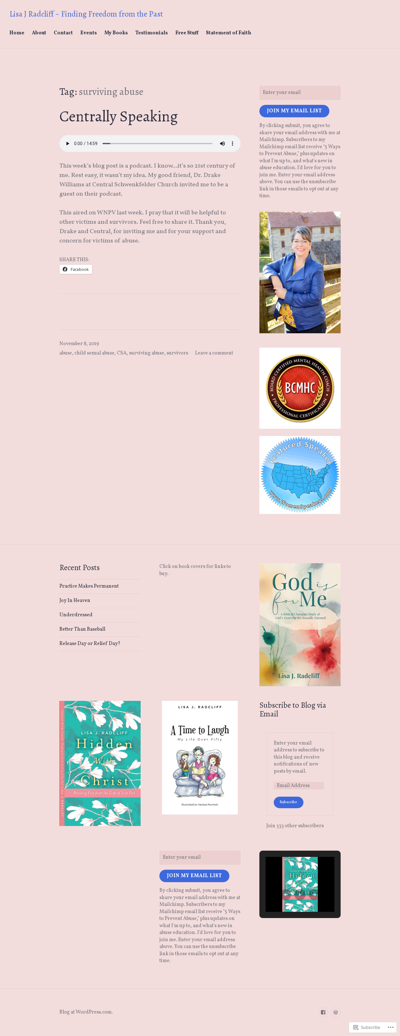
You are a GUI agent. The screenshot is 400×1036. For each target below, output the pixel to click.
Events (88, 33)
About (39, 33)
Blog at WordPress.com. (86, 1012)
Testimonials (151, 33)
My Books (116, 33)
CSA (122, 353)
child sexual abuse (94, 353)
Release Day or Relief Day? (89, 643)
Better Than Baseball (82, 629)
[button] (285, 894)
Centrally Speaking (118, 116)
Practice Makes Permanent (89, 586)
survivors (177, 353)
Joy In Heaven (74, 600)
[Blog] (336, 1012)
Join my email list (294, 111)
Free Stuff (186, 33)
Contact (63, 33)
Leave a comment (214, 353)
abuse (65, 353)
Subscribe (288, 802)
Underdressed (75, 615)
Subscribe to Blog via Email (292, 709)
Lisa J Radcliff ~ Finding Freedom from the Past (86, 14)
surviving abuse (146, 353)
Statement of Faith (228, 33)
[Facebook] (323, 1012)
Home (16, 33)
